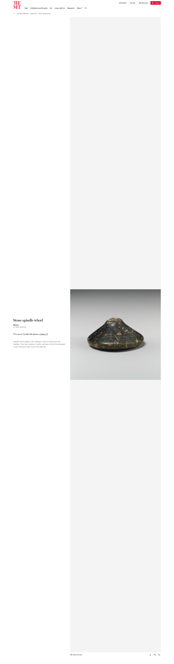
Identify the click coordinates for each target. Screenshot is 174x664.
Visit (26, 8)
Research (70, 8)
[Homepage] (17, 5)
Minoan (16, 325)
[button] (115, 334)
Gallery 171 (44, 334)
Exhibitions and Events (38, 8)
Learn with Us (60, 8)
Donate (132, 3)
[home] (14, 14)
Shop (79, 8)
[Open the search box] (86, 8)
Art (51, 8)
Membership (143, 3)
